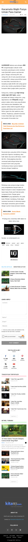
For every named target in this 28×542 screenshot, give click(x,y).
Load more (13, 416)
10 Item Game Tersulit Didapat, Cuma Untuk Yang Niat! (18, 273)
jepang (7, 245)
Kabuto (3, 442)
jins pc (12, 245)
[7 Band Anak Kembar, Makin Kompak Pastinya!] (5, 461)
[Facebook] (7, 530)
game (18, 243)
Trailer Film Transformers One (18, 409)
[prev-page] (3, 294)
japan (3, 245)
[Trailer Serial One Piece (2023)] (5, 388)
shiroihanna (5, 14)
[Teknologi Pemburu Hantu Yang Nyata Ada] (5, 453)
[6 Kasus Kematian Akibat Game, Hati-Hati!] (5, 281)
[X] (16, 530)
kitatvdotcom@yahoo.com (17, 519)
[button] (2, 2)
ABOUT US (5, 535)
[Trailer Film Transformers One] (5, 411)
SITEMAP (20, 537)
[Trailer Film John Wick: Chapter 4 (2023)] (5, 403)
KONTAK (14, 537)
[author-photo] (14, 257)
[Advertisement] (14, 49)
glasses (22, 243)
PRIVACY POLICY (19, 535)
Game (3, 5)
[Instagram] (11, 530)
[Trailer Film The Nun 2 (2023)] (5, 396)
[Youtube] (20, 530)
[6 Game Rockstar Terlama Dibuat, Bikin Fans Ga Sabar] (5, 288)
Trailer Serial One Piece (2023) (18, 386)
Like (6, 355)
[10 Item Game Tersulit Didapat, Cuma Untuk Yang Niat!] (5, 273)
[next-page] (5, 294)
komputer (17, 245)
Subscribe (14, 363)
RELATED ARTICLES (7, 267)
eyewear (13, 243)
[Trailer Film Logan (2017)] (5, 381)
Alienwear (8, 243)
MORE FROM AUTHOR (19, 267)
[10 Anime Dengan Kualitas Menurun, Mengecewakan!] (5, 468)
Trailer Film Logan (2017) (17, 379)
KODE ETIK (8, 537)
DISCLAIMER (12, 535)
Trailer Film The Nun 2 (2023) (18, 394)
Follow (14, 355)
